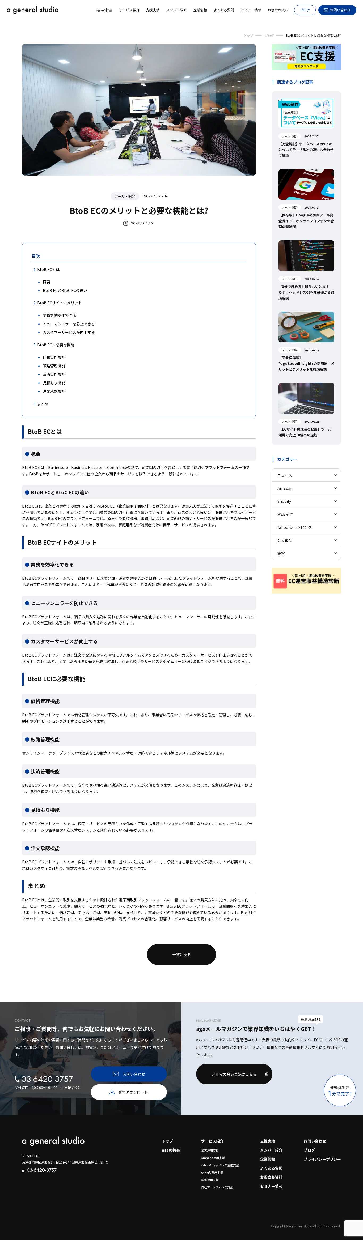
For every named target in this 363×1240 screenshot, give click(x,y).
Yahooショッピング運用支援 (220, 1165)
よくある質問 (271, 1168)
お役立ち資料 (271, 1177)
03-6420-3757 (39, 1170)
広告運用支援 (210, 1180)
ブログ (305, 9)
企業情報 (267, 1159)
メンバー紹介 (271, 1150)
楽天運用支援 (210, 1150)
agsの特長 (171, 1150)
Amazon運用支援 (213, 1158)
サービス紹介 (212, 1141)
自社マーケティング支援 (217, 1187)
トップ (167, 1141)
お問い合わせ (315, 1141)
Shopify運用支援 (212, 1172)
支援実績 (267, 1141)
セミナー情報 (271, 1186)
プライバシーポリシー (322, 1159)
